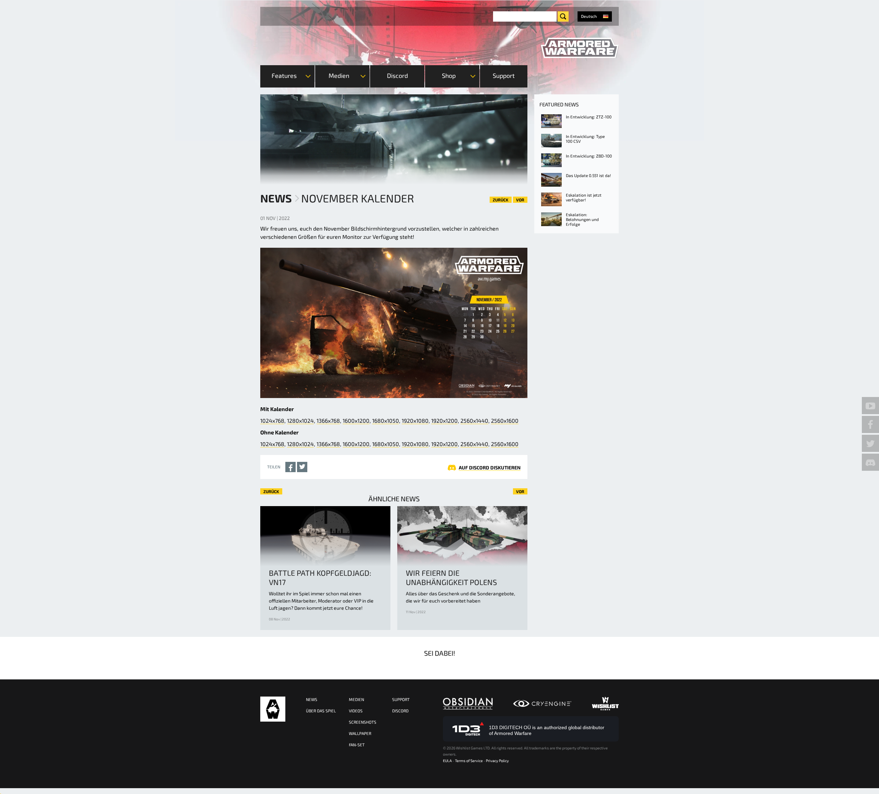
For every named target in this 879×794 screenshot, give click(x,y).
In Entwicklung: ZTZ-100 (589, 116)
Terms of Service (469, 760)
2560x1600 (504, 420)
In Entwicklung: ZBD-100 (589, 155)
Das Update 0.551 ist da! (588, 175)
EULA (447, 760)
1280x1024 (300, 420)
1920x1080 (415, 420)
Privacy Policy (497, 760)
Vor (520, 199)
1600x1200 (356, 420)
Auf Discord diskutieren (490, 467)
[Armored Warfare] (580, 48)
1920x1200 (444, 420)
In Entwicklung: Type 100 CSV (585, 138)
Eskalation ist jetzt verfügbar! (584, 197)
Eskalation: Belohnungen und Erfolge (582, 219)
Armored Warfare (272, 709)
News (276, 198)
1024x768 (272, 420)
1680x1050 (385, 420)
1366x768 (328, 420)
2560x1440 (474, 420)
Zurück (501, 199)
